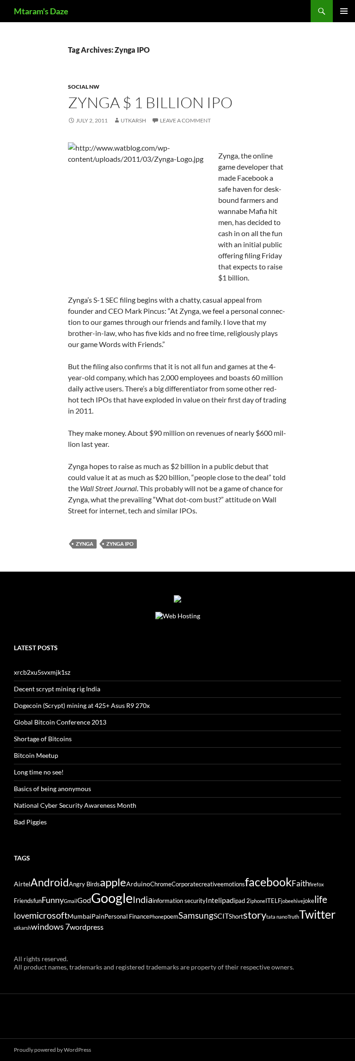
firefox (316, 884)
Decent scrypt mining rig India (57, 689)
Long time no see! (39, 772)
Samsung (196, 915)
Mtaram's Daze (41, 11)
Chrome (160, 884)
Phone (156, 917)
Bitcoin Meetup (36, 755)
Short (236, 916)
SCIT (221, 915)
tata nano (277, 917)
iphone (257, 901)
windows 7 (50, 926)
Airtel (22, 884)
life (320, 899)
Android (50, 882)
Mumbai (79, 916)
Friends (23, 900)
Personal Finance (126, 916)
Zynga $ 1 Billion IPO (150, 102)
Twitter (317, 914)
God (84, 900)
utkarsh (22, 928)
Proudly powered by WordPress (52, 1049)
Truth (293, 917)
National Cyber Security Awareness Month (75, 805)
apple (113, 882)
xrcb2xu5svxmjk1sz (42, 672)
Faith (300, 883)
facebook (268, 882)
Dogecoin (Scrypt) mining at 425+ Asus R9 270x (82, 705)
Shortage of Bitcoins (43, 739)
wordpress (87, 926)
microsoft (48, 915)
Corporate (185, 884)
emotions (232, 884)
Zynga (84, 544)
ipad (227, 900)
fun (37, 900)
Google (112, 898)
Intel (213, 900)
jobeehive (292, 901)
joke (308, 900)
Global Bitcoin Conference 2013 (60, 722)
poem (171, 916)
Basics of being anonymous (52, 789)
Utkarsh (133, 120)
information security (179, 900)
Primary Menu (344, 11)
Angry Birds (84, 884)
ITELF (273, 900)
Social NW (83, 86)
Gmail (70, 901)
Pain (98, 916)
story (254, 915)
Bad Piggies (30, 822)
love (21, 915)
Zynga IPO (120, 544)
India (143, 899)
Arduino (138, 884)
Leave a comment (185, 120)
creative (209, 884)
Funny (53, 900)
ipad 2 (242, 900)
